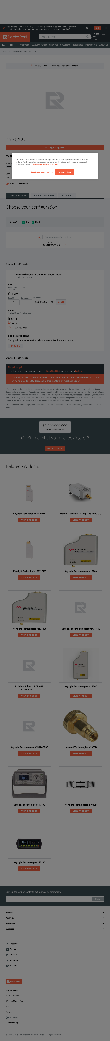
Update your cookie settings (42, 172)
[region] (55, 166)
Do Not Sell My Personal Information (45, 165)
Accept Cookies (65, 172)
